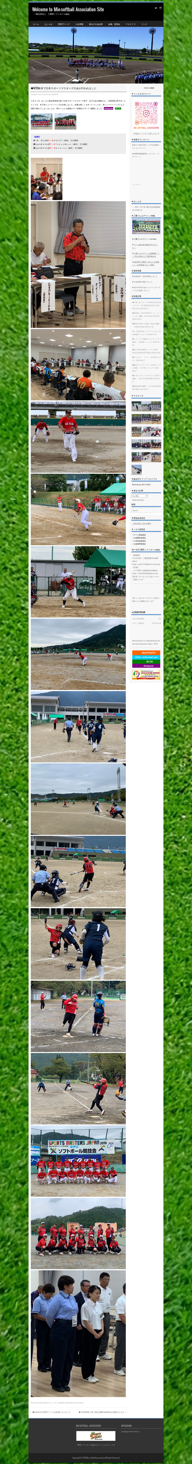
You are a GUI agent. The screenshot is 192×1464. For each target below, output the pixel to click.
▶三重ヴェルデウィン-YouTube (144, 239)
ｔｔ (139, 184)
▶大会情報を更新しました (142, 281)
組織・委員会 (114, 24)
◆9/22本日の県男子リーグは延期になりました (50, 1412)
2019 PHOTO (148, 653)
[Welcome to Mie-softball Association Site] (96, 43)
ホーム (36, 24)
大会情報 (79, 24)
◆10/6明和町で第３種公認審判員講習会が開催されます (103, 1412)
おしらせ (48, 24)
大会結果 (60, 1402)
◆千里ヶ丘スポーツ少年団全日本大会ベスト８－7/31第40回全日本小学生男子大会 (146, 305)
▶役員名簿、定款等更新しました (145, 276)
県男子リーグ (64, 24)
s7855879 (54, 94)
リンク (144, 24)
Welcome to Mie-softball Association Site (68, 9)
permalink (79, 1402)
